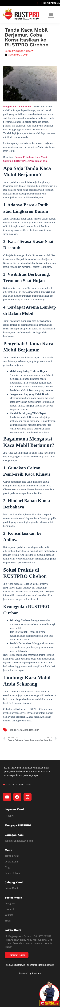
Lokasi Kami (11, 861)
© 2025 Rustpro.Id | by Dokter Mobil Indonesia (30, 964)
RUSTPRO (10, 816)
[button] (51, 14)
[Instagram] (28, 797)
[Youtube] (7, 797)
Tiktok (8, 920)
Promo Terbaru (12, 873)
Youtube (9, 915)
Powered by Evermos (30, 973)
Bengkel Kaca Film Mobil (17, 106)
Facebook (10, 909)
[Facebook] (17, 797)
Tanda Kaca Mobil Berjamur (24, 729)
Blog (7, 867)
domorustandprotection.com (19, 840)
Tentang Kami (12, 855)
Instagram (10, 903)
